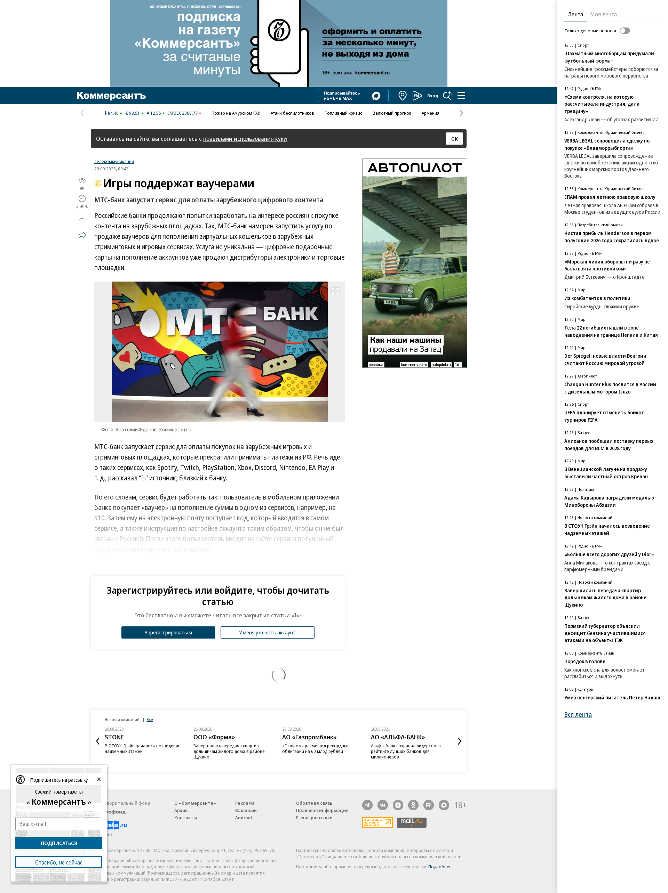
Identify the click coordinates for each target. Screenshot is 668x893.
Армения (430, 113)
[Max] (444, 805)
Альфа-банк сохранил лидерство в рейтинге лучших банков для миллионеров (406, 751)
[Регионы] (403, 95)
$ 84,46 (111, 113)
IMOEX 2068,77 (183, 113)
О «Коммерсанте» (195, 803)
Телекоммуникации (114, 161)
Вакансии (246, 810)
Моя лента (603, 14)
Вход (432, 95)
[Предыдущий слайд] (98, 741)
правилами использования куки (245, 139)
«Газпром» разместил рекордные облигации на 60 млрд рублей (316, 748)
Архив (181, 810)
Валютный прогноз (392, 113)
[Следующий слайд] (460, 741)
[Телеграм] (367, 805)
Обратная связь (314, 803)
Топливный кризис (343, 113)
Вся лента (578, 715)
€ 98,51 (133, 113)
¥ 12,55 (154, 113)
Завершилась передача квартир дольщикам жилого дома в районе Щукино (229, 751)
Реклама (245, 803)
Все (149, 719)
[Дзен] (398, 805)
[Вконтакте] (382, 805)
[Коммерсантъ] (111, 95)
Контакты (185, 817)
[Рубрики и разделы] (461, 95)
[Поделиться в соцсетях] (82, 235)
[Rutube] (428, 805)
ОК (454, 138)
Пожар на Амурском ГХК (236, 113)
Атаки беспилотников (292, 113)
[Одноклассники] (413, 805)
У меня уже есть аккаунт (267, 632)
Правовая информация (322, 810)
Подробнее (440, 866)
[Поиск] (447, 95)
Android (243, 817)
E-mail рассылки (314, 817)
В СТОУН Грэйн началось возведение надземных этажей (143, 748)
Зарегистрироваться (168, 632)
